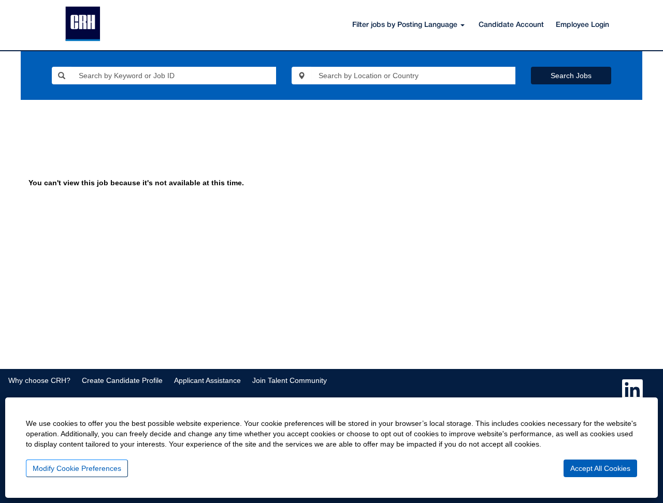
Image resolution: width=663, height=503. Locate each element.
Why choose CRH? (39, 380)
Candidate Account (511, 25)
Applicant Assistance (207, 380)
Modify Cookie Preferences (77, 468)
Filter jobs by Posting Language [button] (405, 25)
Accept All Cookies (600, 468)
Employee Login (582, 25)
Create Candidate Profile (122, 380)
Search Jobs (571, 75)
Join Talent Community (289, 380)
